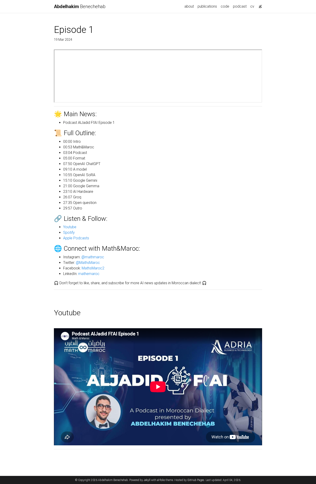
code (225, 6)
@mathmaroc (92, 257)
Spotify (69, 232)
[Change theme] (259, 5)
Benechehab (79, 6)
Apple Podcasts (76, 238)
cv (252, 6)
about (189, 6)
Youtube (69, 227)
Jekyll (147, 480)
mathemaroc (88, 274)
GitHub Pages (195, 480)
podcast (240, 6)
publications (207, 6)
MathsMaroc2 (93, 268)
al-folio (161, 480)
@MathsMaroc (88, 262)
